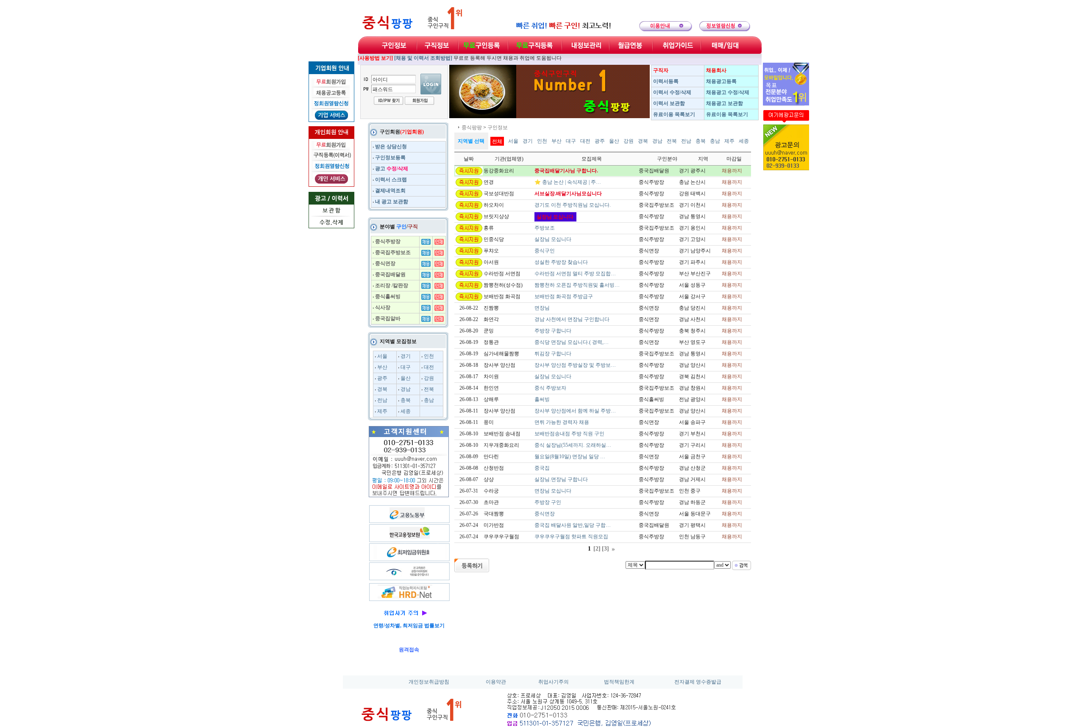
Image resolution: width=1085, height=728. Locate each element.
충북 (406, 400)
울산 (406, 378)
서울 (382, 356)
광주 (382, 378)
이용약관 (496, 682)
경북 (382, 389)
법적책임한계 (619, 682)
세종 (406, 411)
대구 (406, 367)
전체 (497, 141)
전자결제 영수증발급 (697, 682)
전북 (429, 389)
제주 (382, 411)
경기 (406, 356)
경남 (406, 389)
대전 (429, 367)
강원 (429, 378)
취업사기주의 (553, 682)
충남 (429, 400)
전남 (382, 400)
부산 (382, 367)
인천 (429, 356)
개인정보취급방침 (429, 682)
